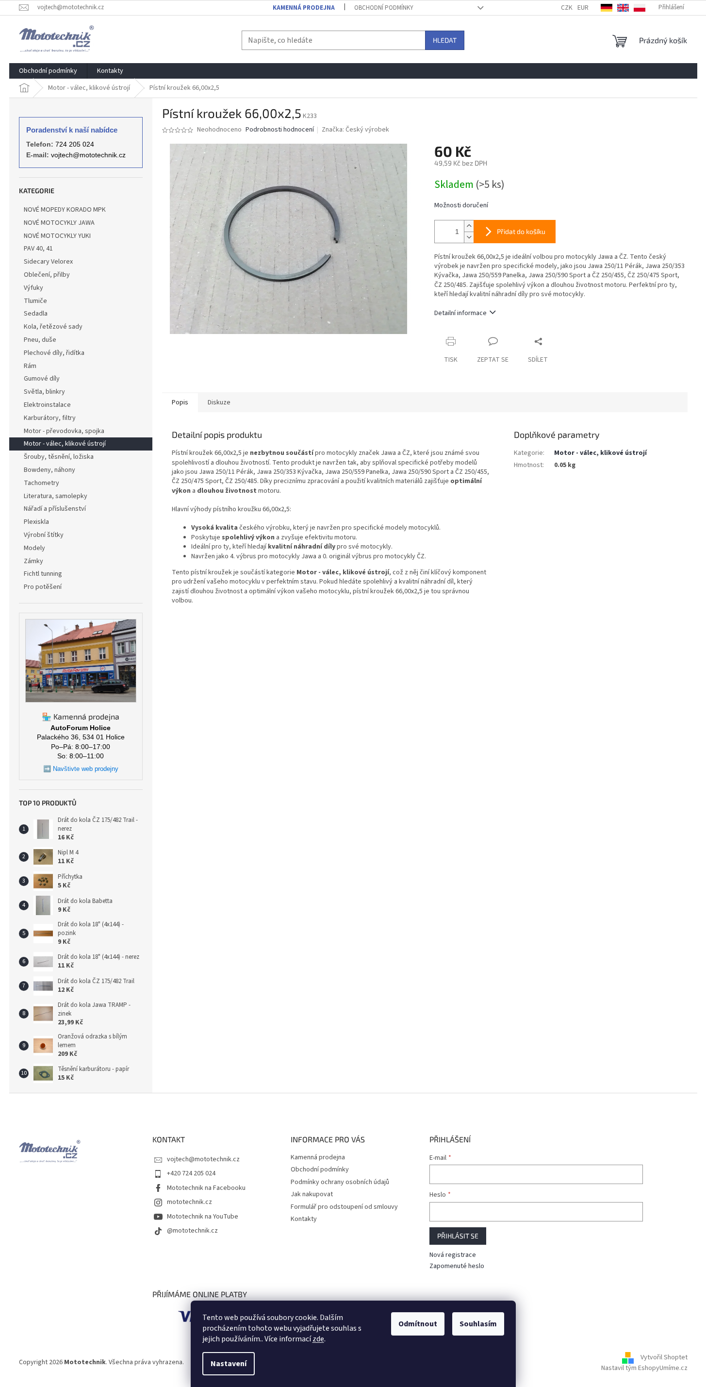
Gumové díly (42, 379)
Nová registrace (452, 1255)
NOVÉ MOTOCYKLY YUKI (57, 236)
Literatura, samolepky (55, 496)
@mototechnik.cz (192, 1231)
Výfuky (33, 288)
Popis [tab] (180, 402)
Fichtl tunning (43, 574)
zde (318, 1339)
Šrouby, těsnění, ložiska (59, 457)
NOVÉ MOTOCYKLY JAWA (59, 223)
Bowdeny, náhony (49, 470)
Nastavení (228, 1363)
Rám (30, 366)
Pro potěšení (43, 587)
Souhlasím (478, 1324)
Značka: (355, 129)
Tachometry (41, 483)
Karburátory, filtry (50, 418)
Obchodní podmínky (383, 7)
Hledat (445, 40)
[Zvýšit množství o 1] (469, 226)
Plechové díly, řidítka (54, 353)
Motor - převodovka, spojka (64, 431)
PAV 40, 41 (38, 248)
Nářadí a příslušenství (55, 509)
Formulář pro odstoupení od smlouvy (344, 1207)
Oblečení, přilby (47, 275)
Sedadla (36, 313)
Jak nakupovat (312, 1194)
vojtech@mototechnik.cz (88, 155)
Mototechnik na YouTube (202, 1216)
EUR (583, 7)
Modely (34, 548)
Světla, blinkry (44, 392)
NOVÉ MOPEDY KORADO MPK (65, 210)
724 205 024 (74, 144)
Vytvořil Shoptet (664, 1358)
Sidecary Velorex (48, 262)
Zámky (33, 561)
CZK (567, 7)
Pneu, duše (40, 340)
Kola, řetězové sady (53, 327)
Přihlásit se (457, 1236)
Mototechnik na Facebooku (206, 1188)
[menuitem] (48, 71)
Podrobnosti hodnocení (280, 129)
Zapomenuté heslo (456, 1266)
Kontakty (304, 1219)
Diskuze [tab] (219, 402)
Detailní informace (460, 313)
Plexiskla (36, 522)
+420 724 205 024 (191, 1173)
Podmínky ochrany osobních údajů (340, 1182)
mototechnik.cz (189, 1202)
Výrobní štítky (44, 535)
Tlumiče (35, 301)
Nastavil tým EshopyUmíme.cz (644, 1368)
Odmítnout (417, 1324)
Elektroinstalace (47, 405)
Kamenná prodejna (304, 7)
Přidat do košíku (521, 231)
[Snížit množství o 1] (469, 237)
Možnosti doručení (461, 205)
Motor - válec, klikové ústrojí (65, 444)
